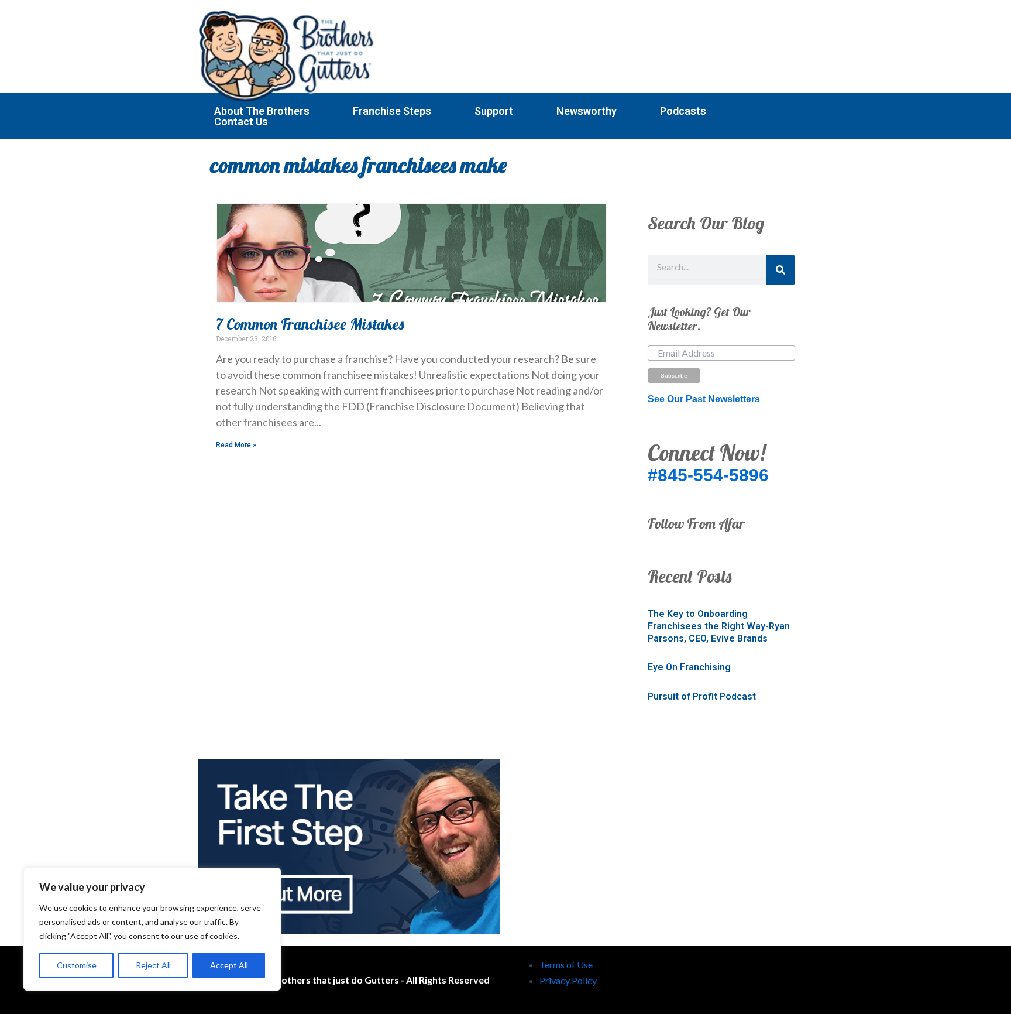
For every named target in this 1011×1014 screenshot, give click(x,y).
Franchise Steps (392, 111)
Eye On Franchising (689, 667)
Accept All (229, 965)
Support (493, 111)
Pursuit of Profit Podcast (702, 696)
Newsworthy (586, 111)
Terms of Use (566, 964)
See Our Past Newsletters (704, 399)
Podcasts (683, 111)
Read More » (236, 445)
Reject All (153, 965)
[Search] (780, 270)
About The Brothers (262, 111)
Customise (77, 965)
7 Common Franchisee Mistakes (310, 324)
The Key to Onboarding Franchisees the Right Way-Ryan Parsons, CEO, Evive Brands (719, 626)
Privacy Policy (568, 980)
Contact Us (241, 122)
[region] (152, 929)
